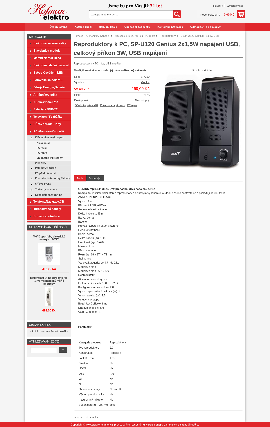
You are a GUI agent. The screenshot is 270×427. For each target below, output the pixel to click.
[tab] (80, 178)
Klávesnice (43, 143)
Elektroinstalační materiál (51, 65)
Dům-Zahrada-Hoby (47, 124)
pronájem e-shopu (176, 424)
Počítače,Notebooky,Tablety (52, 178)
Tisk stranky (91, 417)
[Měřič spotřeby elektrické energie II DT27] (49, 254)
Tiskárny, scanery (46, 189)
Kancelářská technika (48, 194)
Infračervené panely (47, 208)
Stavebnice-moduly (46, 50)
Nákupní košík (108, 27)
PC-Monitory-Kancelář (86, 105)
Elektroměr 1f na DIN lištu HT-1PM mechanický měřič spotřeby (49, 280)
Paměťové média (45, 167)
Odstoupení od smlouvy (205, 27)
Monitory (40, 162)
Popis (80, 178)
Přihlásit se (217, 6)
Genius (145, 82)
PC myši (42, 148)
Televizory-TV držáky (47, 116)
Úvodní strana (58, 27)
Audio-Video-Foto (45, 102)
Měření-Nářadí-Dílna (47, 58)
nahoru (78, 417)
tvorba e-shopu (154, 424)
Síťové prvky (43, 183)
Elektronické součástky (49, 43)
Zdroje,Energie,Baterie (49, 87)
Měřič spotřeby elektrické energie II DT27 (49, 238)
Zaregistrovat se (235, 6)
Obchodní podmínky (137, 27)
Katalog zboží (83, 27)
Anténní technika (45, 94)
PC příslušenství (45, 173)
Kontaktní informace (170, 27)
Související (95, 178)
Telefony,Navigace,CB (48, 201)
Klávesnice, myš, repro (112, 105)
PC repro (132, 105)
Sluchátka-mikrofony (50, 157)
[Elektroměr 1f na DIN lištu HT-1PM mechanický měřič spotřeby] (49, 297)
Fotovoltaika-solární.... (48, 80)
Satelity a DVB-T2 (45, 109)
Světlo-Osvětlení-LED (48, 72)
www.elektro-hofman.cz (99, 424)
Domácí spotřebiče (46, 216)
